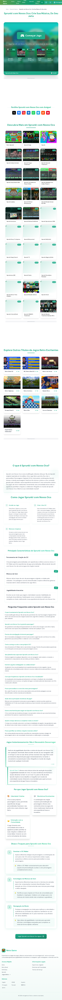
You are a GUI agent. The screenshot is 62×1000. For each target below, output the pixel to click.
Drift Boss (4, 969)
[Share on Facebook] (19, 113)
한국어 (3, 987)
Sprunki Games (14, 9)
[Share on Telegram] (38, 113)
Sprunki (31, 1)
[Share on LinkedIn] (28, 113)
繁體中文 (23, 985)
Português (4, 985)
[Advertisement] (31, 89)
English (4, 982)
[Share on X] (14, 113)
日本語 (13, 982)
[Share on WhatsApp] (33, 113)
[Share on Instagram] (24, 113)
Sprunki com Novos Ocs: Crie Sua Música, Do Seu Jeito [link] (33, 9)
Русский (14, 985)
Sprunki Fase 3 (14, 770)
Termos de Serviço (37, 969)
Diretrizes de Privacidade (39, 967)
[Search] (42, 2)
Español (23, 982)
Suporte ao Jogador (37, 965)
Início (12, 1)
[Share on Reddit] (43, 113)
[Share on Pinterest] (48, 113)
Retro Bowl (18, 2)
